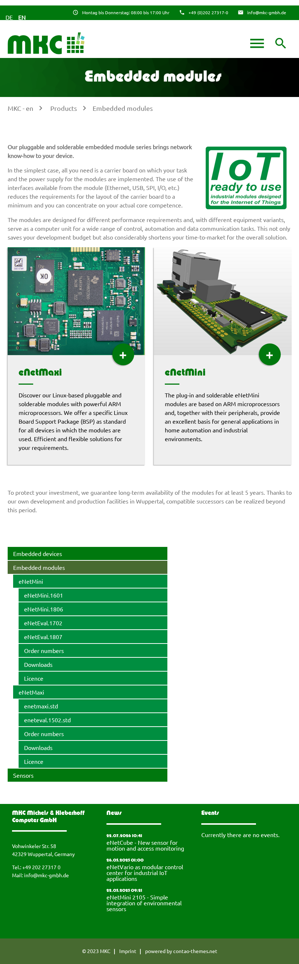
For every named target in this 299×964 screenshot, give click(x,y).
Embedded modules (123, 108)
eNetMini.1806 (43, 609)
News (114, 813)
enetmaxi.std (41, 706)
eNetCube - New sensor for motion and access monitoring (145, 845)
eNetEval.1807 (43, 636)
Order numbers (44, 650)
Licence (33, 678)
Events (210, 813)
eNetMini (185, 373)
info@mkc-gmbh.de (266, 12)
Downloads (38, 664)
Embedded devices (37, 553)
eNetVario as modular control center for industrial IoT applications (144, 872)
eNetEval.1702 (43, 622)
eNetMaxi (40, 373)
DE (9, 17)
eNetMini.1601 (43, 595)
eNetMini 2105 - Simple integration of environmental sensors (144, 902)
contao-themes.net (195, 951)
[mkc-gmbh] (47, 43)
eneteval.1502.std (47, 719)
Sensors (23, 775)
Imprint (127, 951)
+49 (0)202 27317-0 (208, 12)
